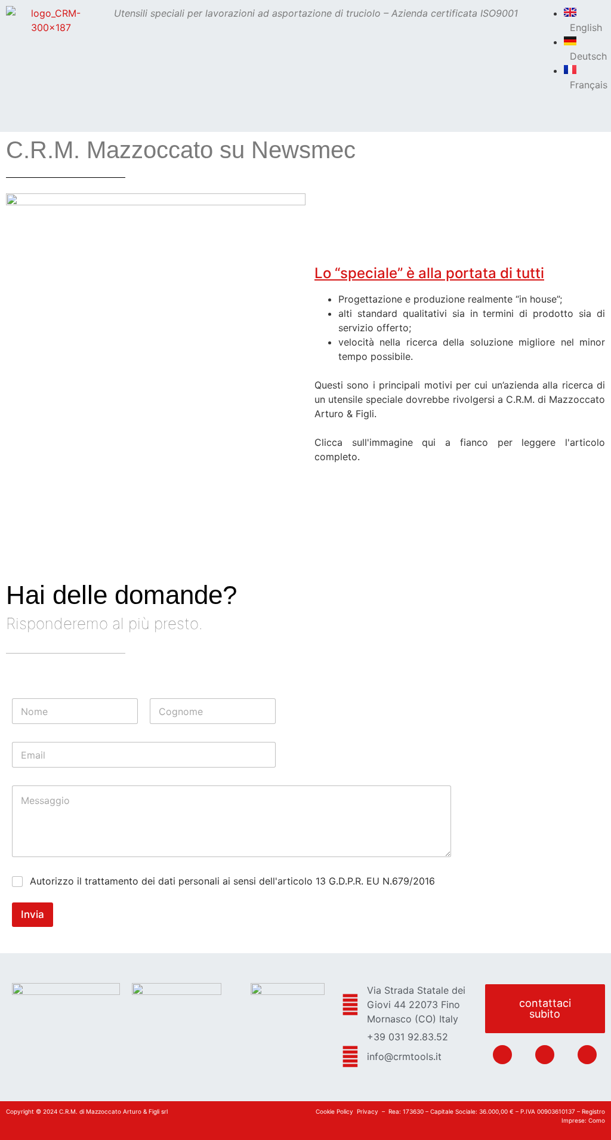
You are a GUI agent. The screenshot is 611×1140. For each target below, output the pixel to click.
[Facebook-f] (544, 1054)
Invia (32, 914)
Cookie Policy (334, 1111)
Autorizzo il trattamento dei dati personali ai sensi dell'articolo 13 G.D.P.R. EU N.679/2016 (232, 881)
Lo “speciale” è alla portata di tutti (429, 273)
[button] (317, 52)
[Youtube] (587, 1054)
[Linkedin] (502, 1054)
